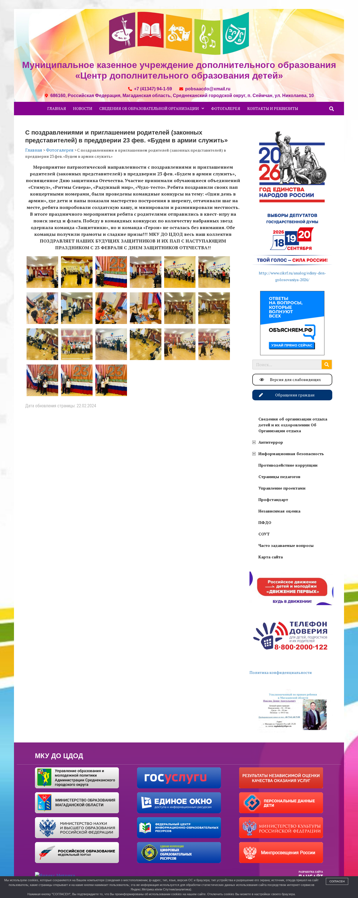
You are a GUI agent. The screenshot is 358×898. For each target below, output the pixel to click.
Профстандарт (273, 499)
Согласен (337, 881)
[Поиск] (327, 364)
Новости (82, 108)
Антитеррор (270, 442)
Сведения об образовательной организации (149, 108)
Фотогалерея (225, 108)
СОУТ (264, 534)
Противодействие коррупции (287, 465)
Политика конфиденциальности (280, 672)
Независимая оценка (279, 511)
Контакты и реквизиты (272, 108)
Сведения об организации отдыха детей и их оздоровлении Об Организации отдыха (292, 424)
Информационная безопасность (291, 453)
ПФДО (264, 522)
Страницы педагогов (279, 476)
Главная (56, 108)
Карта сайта (270, 557)
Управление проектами (281, 488)
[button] (331, 108)
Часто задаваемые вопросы (286, 545)
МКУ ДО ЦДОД (59, 756)
